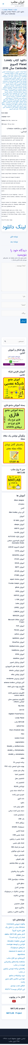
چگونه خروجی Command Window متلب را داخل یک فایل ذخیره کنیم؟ (15, 927)
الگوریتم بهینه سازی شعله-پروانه (15, 687)
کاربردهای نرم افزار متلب (16, 958)
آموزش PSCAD (19, 630)
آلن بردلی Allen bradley (16, 512)
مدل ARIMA (20, 875)
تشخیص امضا (19, 774)
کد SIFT (21, 867)
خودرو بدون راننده (18, 794)
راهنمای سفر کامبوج (9, 86)
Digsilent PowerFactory (16, 714)
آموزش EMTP (19, 567)
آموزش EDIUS (19, 563)
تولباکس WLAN (19, 786)
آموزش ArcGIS (19, 532)
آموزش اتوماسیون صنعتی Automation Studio (15, 541)
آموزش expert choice (17, 579)
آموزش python (19, 634)
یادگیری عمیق (19, 907)
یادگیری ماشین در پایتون (16, 912)
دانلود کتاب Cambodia (8, 76)
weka (22, 758)
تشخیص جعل (19, 778)
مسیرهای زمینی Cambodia (19, 98)
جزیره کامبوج (17, 76)
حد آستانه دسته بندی (17, 790)
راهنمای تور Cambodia (9, 80)
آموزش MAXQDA (18, 615)
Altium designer (19, 500)
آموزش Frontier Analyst (16, 583)
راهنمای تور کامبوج (21, 81)
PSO (22, 734)
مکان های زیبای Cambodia (15, 100)
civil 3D (21, 710)
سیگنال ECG (20, 823)
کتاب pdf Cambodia (17, 95)
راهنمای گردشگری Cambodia (19, 87)
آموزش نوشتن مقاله (17, 674)
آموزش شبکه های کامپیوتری (15, 666)
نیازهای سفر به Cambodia (12, 107)
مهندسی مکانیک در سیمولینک (14, 891)
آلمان (22, 508)
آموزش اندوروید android (16, 547)
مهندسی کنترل (19, 887)
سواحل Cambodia (13, 90)
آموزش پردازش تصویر (17, 662)
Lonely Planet (23, 72)
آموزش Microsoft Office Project (16, 620)
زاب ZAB (21, 819)
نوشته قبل (14, 236)
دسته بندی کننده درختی (16, 811)
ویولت (22, 899)
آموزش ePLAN (19, 571)
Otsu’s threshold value (16, 730)
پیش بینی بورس (18, 770)
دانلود (22, 803)
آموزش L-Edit (19, 599)
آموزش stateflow (18, 658)
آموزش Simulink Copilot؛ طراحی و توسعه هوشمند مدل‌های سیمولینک (15, 944)
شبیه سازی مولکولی (17, 851)
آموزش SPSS (19, 654)
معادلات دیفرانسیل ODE (16, 879)
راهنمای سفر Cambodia (20, 86)
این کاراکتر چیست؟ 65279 (15, 989)
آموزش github (19, 587)
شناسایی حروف (19, 855)
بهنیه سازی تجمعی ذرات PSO (14, 766)
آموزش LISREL (19, 607)
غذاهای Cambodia (17, 92)
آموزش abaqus (19, 524)
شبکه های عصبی (18, 843)
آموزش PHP (20, 626)
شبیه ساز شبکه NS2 (17, 847)
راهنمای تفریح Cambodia (10, 78)
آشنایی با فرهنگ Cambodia (11, 73)
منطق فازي (20, 883)
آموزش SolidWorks (18, 650)
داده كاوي (21, 798)
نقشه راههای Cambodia (13, 106)
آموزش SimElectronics (16, 646)
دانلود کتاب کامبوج (21, 78)
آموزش (22, 516)
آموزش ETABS (19, 575)
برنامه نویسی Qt (18, 762)
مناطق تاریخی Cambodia (13, 101)
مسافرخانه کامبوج (10, 97)
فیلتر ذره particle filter (17, 863)
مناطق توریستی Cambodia (12, 103)
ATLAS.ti (21, 504)
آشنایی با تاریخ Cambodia (12, 72)
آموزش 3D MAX (18, 520)
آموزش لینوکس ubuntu (16, 670)
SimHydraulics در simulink (16, 750)
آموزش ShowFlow (18, 642)
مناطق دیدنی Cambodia (12, 104)
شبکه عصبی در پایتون (17, 839)
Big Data (21, 706)
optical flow (20, 726)
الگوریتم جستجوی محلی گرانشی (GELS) (16, 700)
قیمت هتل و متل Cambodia (19, 94)
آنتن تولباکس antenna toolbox (14, 682)
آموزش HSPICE (19, 595)
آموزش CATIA (19, 551)
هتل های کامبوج (14, 109)
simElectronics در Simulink (15, 746)
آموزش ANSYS (19, 528)
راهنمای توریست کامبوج (20, 83)
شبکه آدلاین (20, 831)
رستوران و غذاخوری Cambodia (14, 89)
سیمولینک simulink (18, 827)
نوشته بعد (14, 241)
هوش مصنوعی (19, 903)
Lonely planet (10, 75)
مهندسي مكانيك (18, 895)
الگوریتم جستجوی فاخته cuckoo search (16, 694)
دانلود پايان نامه (18, 807)
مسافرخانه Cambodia (21, 97)
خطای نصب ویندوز (18, 985)
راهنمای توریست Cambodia (9, 81)
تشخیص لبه (20, 782)
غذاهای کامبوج (8, 92)
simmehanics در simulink (16, 754)
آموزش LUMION (19, 611)
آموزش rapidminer (18, 638)
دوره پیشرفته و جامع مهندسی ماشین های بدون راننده (15, 978)
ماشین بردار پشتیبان (17, 871)
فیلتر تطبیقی (20, 859)
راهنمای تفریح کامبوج (21, 80)
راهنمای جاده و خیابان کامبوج (13, 84)
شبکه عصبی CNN (18, 835)
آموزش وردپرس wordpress (15, 678)
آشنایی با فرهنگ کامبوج (20, 75)
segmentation (19, 742)
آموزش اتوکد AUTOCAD (16, 536)
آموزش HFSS (19, 591)
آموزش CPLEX (19, 559)
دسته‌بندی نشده (19, 815)
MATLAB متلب (19, 722)
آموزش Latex (20, 603)
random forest (19, 738)
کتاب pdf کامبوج (7, 95)
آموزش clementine (18, 555)
